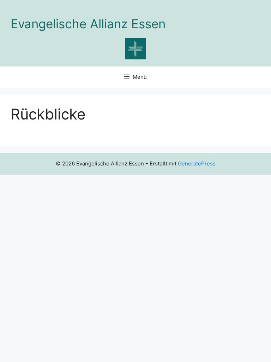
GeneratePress (197, 163)
